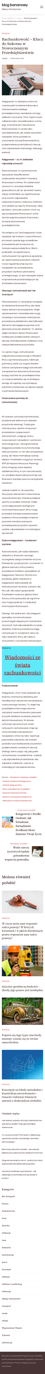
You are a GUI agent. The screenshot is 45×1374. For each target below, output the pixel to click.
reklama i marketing (12, 1284)
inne (4, 1240)
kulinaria (6, 1247)
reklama (6, 1276)
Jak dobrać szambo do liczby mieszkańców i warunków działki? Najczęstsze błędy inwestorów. (22, 1123)
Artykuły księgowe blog (12, 785)
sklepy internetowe (11, 1298)
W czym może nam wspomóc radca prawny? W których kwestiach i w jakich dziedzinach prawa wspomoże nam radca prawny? (22, 931)
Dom (4, 1218)
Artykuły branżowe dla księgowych (16, 781)
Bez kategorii (8, 1196)
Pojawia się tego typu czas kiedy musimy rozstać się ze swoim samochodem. (22, 1038)
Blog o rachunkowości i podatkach (16, 789)
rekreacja (6, 1291)
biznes (5, 1203)
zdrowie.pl (7, 1342)
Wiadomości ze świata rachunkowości (22, 665)
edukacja (6, 1232)
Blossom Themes (14, 1363)
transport (6, 1306)
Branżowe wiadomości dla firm (14, 793)
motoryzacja (8, 1254)
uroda (5, 1313)
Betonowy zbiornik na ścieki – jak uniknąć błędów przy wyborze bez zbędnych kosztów (22, 1151)
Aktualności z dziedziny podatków (23, 777)
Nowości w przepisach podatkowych (17, 797)
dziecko (6, 1225)
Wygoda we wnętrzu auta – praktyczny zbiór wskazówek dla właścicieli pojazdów (22, 1162)
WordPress (6, 1366)
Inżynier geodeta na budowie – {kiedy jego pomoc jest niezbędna (22, 988)
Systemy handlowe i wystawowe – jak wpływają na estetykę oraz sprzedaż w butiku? (19, 1174)
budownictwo (8, 1211)
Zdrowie (6, 1335)
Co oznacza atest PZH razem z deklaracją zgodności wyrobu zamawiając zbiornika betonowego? (21, 1138)
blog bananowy (15, 5)
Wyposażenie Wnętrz (12, 1328)
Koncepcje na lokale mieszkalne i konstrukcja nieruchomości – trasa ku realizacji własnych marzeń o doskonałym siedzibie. (22, 1095)
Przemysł (6, 1269)
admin (5, 58)
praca (4, 1262)
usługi (6, 33)
